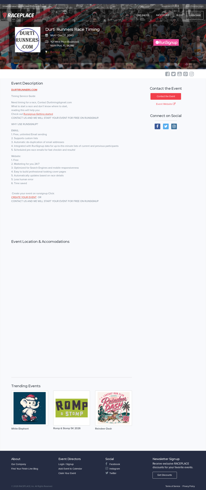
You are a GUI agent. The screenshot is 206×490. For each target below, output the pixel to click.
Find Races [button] (142, 15)
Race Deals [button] (162, 15)
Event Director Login (195, 6)
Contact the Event (166, 96)
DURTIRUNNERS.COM (24, 89)
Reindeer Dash (103, 428)
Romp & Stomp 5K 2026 (67, 428)
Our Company (18, 464)
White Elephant (20, 428)
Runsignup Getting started (38, 114)
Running (55, 52)
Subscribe (195, 15)
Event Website (164, 104)
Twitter (112, 473)
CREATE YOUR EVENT (24, 197)
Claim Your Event (67, 473)
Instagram (114, 468)
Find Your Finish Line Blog (24, 468)
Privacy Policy (189, 486)
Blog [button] (179, 15)
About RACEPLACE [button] (170, 6)
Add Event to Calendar (70, 468)
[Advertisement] (71, 221)
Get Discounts (164, 475)
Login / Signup (66, 464)
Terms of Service (172, 486)
